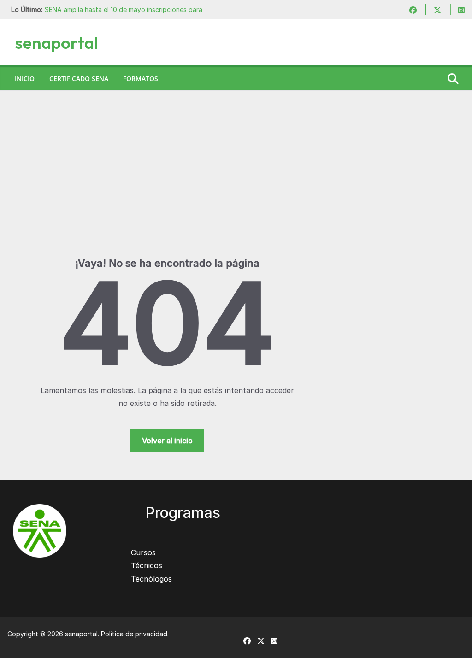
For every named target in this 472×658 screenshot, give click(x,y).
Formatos (140, 78)
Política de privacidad (134, 634)
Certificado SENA (78, 78)
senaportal (56, 42)
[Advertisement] (236, 187)
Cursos (143, 552)
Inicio (25, 78)
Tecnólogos (151, 578)
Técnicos (146, 565)
